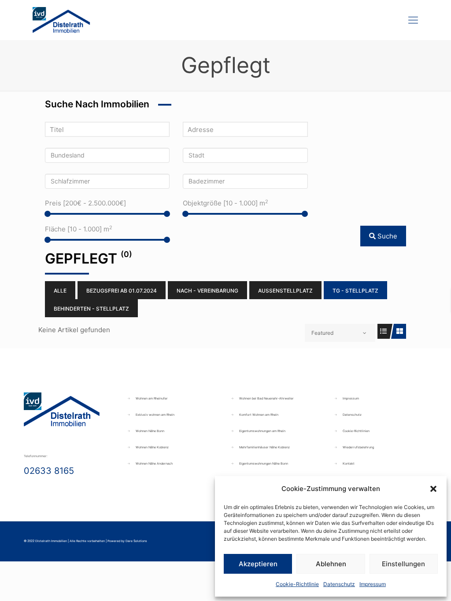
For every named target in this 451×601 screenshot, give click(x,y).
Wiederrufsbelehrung (358, 447)
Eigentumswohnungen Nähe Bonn (263, 463)
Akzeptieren (258, 564)
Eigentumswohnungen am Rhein (262, 431)
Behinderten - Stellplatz (91, 308)
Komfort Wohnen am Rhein (258, 415)
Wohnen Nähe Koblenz (152, 447)
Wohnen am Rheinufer (152, 398)
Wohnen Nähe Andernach (154, 463)
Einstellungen (403, 564)
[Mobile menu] (413, 19)
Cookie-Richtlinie (297, 584)
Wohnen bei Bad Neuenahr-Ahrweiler (266, 398)
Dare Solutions (136, 541)
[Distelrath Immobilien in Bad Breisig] (61, 20)
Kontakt (349, 463)
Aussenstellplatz (285, 290)
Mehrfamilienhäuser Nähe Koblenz (264, 447)
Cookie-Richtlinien (356, 431)
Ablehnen (331, 564)
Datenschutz (339, 584)
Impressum (372, 584)
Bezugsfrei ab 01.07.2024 (121, 290)
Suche (386, 236)
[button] (433, 488)
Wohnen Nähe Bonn (150, 431)
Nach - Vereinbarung (207, 290)
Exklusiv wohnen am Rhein (155, 415)
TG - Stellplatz (355, 290)
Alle (60, 290)
